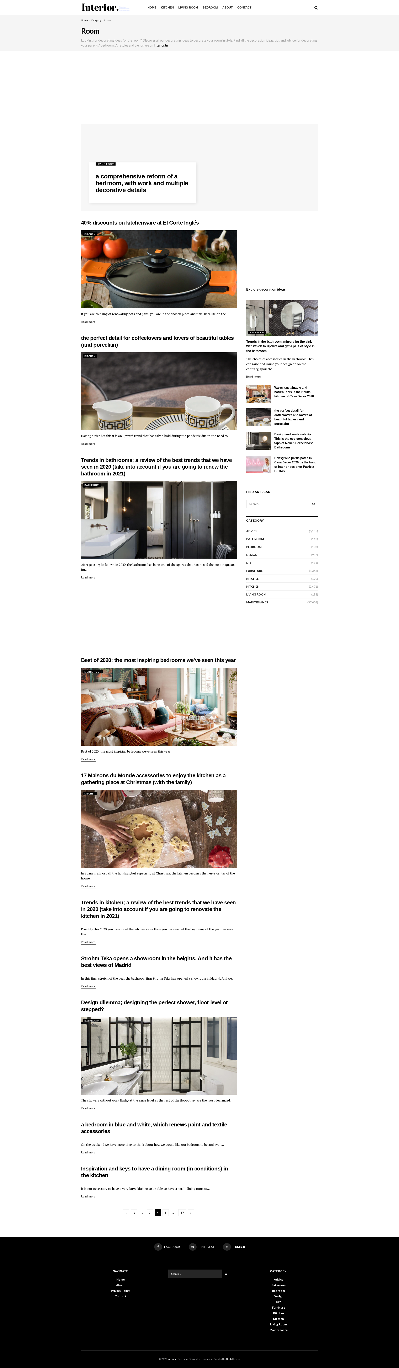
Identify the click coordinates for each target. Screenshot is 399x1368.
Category (96, 20)
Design (251, 554)
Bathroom (91, 485)
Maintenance (257, 602)
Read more (88, 321)
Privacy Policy (120, 1290)
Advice (251, 531)
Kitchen (167, 7)
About (227, 7)
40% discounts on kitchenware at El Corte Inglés (140, 223)
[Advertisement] (199, 88)
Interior (172, 1359)
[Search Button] (314, 504)
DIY (248, 562)
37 (182, 1212)
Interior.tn (161, 45)
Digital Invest (233, 1359)
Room (107, 20)
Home (152, 7)
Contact (244, 7)
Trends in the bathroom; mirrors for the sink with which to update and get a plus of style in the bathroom (280, 346)
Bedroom (210, 7)
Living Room (188, 7)
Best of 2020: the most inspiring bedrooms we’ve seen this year (158, 660)
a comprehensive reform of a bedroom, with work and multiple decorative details (142, 183)
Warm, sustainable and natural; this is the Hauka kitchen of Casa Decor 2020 (294, 392)
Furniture (254, 570)
